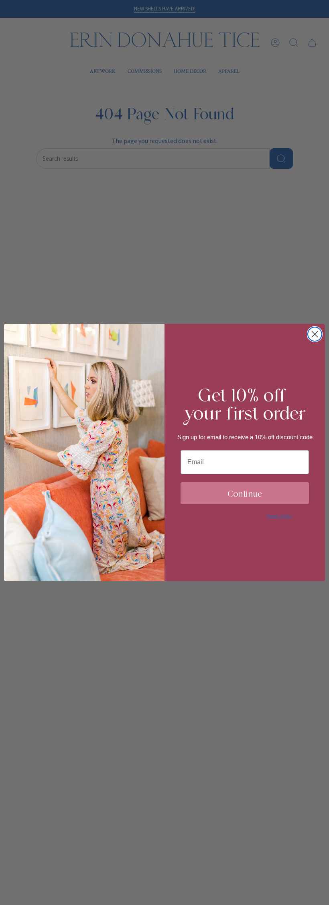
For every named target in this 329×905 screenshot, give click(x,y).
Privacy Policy (279, 516)
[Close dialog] (315, 334)
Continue (244, 493)
